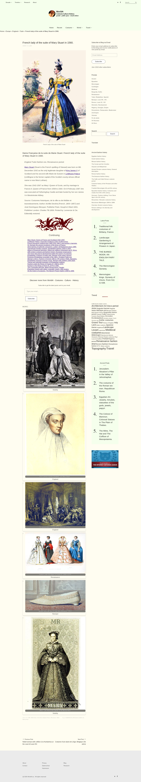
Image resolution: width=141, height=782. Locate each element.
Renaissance (53, 717)
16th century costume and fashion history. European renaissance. (49, 252)
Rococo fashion (101, 344)
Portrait (105, 339)
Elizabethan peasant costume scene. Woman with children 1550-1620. (51, 260)
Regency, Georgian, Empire (100, 107)
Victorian (94, 115)
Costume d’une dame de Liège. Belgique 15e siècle (70, 741)
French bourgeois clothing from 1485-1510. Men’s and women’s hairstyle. (52, 243)
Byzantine (95, 81)
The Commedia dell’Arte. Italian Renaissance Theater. (45, 267)
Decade (8, 2)
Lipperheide (102, 330)
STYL (98, 346)
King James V (72, 171)
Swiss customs (105, 346)
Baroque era (101, 310)
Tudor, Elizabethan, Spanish (100, 97)
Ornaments (95, 337)
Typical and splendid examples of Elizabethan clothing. (46, 262)
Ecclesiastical (97, 318)
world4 (30, 45)
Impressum (45, 768)
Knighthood (100, 327)
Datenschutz (46, 765)
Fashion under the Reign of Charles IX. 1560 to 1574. (45, 264)
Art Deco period (111, 306)
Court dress (39, 717)
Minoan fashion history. (99, 161)
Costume (69, 28)
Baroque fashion (111, 310)
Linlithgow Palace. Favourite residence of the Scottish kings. (47, 241)
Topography (99, 348)
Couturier (98, 314)
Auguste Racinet (103, 308)
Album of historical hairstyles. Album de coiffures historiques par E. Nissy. (52, 250)
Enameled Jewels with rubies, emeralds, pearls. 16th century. (48, 269)
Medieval (94, 89)
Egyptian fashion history (99, 156)
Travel (88, 28)
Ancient (94, 79)
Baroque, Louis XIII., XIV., (99, 99)
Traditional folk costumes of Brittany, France (106, 229)
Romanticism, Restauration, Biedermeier (104, 110)
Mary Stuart (29, 167)
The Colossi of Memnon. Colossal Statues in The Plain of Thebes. (107, 419)
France (48, 717)
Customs (94, 316)
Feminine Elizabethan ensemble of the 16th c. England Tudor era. (49, 257)
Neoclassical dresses (107, 335)
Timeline (17, 2)
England (15, 31)
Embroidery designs (108, 318)
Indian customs (100, 325)
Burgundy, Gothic (97, 92)
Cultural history (110, 314)
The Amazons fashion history (100, 176)
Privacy (44, 763)
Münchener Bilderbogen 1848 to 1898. (103, 202)
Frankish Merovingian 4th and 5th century (104, 188)
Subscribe (31, 298)
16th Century (34, 717)
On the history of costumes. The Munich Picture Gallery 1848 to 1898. (50, 271)
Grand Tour (97, 322)
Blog (65, 763)
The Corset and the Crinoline (100, 164)
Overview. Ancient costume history (102, 205)
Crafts (104, 314)
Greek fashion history (98, 159)
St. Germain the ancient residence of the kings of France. (46, 245)
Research (27, 2)
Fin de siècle (95, 118)
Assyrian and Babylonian (99, 166)
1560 (29, 717)
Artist (94, 308)
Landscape (108, 327)
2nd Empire (95, 112)
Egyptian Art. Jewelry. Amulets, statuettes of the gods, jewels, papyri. (107, 402)
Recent (59, 28)
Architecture (97, 306)
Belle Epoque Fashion (97, 312)
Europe (8, 31)
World (79, 28)
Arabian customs (103, 303)
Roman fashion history (98, 174)
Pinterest (117, 2)
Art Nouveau (95, 120)
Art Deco (94, 123)
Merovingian (95, 84)
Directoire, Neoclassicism (99, 105)
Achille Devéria (69, 717)
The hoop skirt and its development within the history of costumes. (49, 254)
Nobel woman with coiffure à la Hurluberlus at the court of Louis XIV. (38, 741)
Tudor (22, 31)
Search (94, 131)
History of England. (108, 323)
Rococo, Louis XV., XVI (99, 102)
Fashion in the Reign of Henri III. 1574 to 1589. (43, 266)
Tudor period (25, 719)
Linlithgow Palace (73, 174)
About (34, 2)
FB (120, 2)
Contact (25, 765)
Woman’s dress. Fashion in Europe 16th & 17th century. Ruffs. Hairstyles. (52, 259)
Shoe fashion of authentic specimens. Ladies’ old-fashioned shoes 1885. (52, 247)
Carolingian (95, 86)
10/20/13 (25, 45)
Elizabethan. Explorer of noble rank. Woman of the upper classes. (49, 255)
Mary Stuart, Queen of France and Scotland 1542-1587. (46, 240)
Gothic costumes (106, 320)
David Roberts (101, 316)
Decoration (109, 316)
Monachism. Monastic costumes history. (104, 200)
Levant (95, 330)
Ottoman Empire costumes (106, 337)
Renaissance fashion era (78, 717)
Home (51, 28)
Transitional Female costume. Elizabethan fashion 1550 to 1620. (49, 248)
